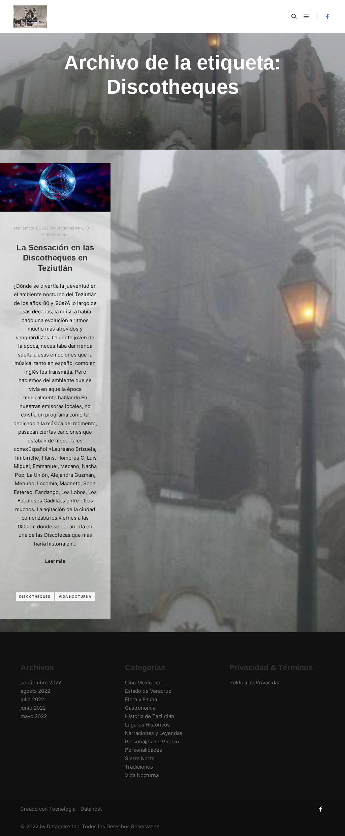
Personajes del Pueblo (152, 741)
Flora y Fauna (141, 699)
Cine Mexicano (142, 682)
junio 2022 (33, 708)
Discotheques (35, 596)
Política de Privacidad (255, 682)
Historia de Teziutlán (149, 716)
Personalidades (143, 750)
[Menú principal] (306, 16)
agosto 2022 (35, 691)
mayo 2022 (34, 716)
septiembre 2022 (41, 682)
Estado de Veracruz (148, 691)
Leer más (55, 561)
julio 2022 (32, 699)
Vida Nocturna (55, 235)
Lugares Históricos (147, 724)
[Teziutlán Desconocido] (30, 16)
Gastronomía (140, 708)
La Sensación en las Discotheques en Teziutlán (55, 258)
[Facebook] (327, 16)
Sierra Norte (140, 758)
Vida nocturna (75, 596)
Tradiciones (139, 767)
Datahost (91, 809)
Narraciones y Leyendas (153, 733)
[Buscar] (294, 16)
